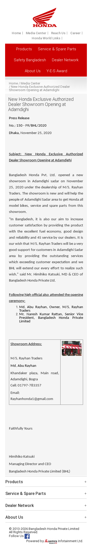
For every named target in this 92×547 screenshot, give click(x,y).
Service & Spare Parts (57, 49)
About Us (33, 71)
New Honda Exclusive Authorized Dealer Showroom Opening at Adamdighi (39, 88)
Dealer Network (65, 60)
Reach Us (58, 33)
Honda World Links (46, 38)
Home (16, 33)
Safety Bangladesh (30, 60)
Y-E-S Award (57, 71)
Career (75, 33)
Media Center (36, 33)
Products (24, 49)
